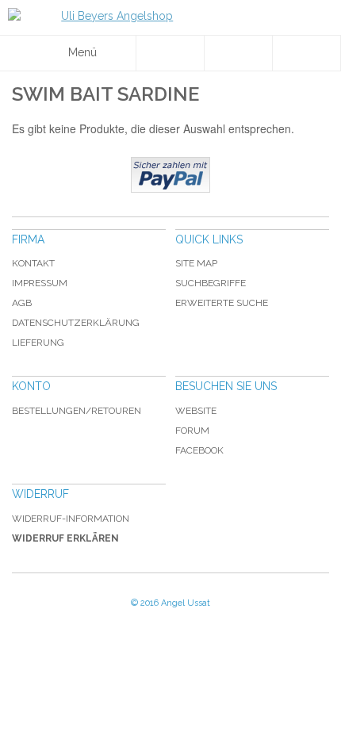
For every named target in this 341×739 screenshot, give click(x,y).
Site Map (196, 263)
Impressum (39, 283)
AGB (22, 302)
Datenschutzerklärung (76, 322)
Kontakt (33, 263)
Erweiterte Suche (221, 302)
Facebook (199, 450)
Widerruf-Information (70, 518)
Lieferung (38, 342)
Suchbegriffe (210, 283)
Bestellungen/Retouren (76, 410)
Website (195, 410)
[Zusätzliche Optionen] (170, 175)
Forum (192, 430)
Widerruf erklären (65, 538)
